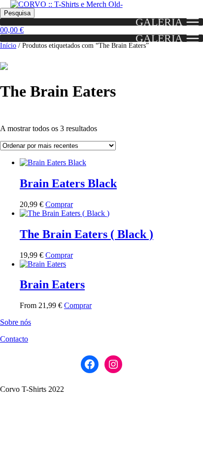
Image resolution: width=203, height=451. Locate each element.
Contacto (14, 339)
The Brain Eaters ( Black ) (86, 234)
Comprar (59, 204)
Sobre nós (15, 322)
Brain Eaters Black (68, 183)
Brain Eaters (52, 284)
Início (8, 45)
